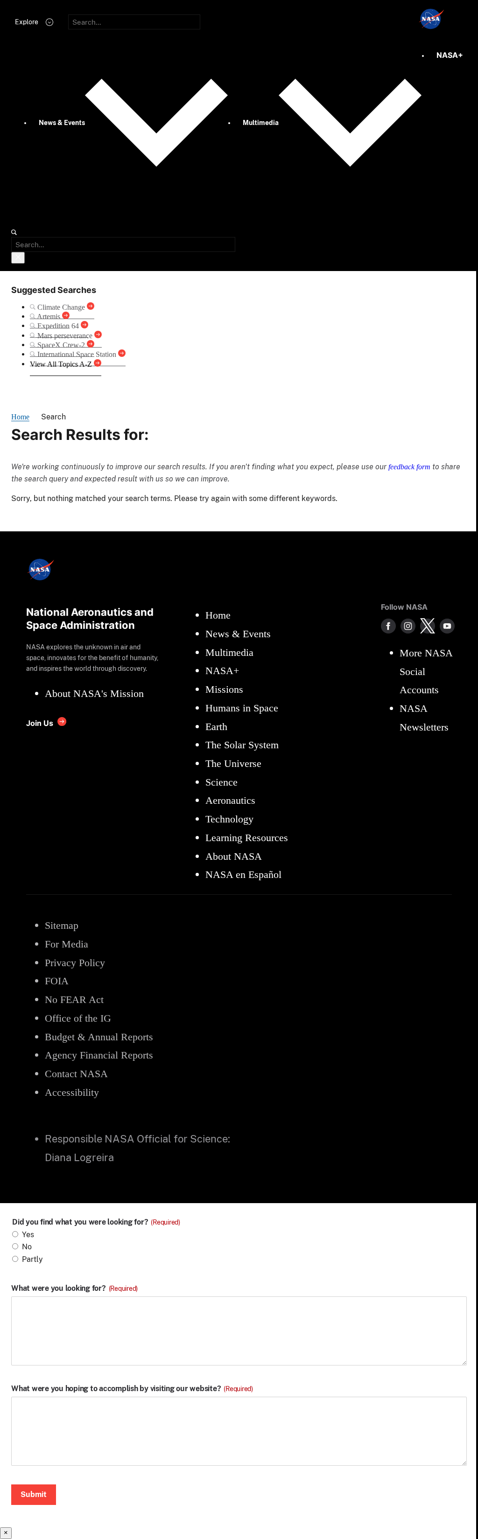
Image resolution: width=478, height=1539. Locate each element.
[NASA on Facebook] (388, 626)
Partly (32, 1259)
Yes (28, 1234)
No (27, 1246)
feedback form (409, 467)
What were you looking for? (74, 1288)
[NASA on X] (427, 626)
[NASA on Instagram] (408, 626)
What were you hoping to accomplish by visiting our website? (132, 1389)
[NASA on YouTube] (447, 626)
